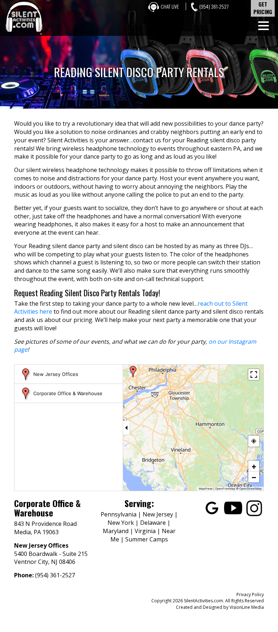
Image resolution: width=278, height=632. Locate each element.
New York (121, 523)
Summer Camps (146, 539)
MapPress (205, 488)
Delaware (153, 523)
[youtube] (233, 507)
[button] (133, 371)
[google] (212, 507)
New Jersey (158, 514)
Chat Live (170, 6)
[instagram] (254, 507)
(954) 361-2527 (213, 6)
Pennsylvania (118, 514)
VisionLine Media (246, 607)
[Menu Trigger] (263, 25)
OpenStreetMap (250, 488)
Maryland (116, 531)
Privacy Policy (250, 594)
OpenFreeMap (225, 488)
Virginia (145, 531)
